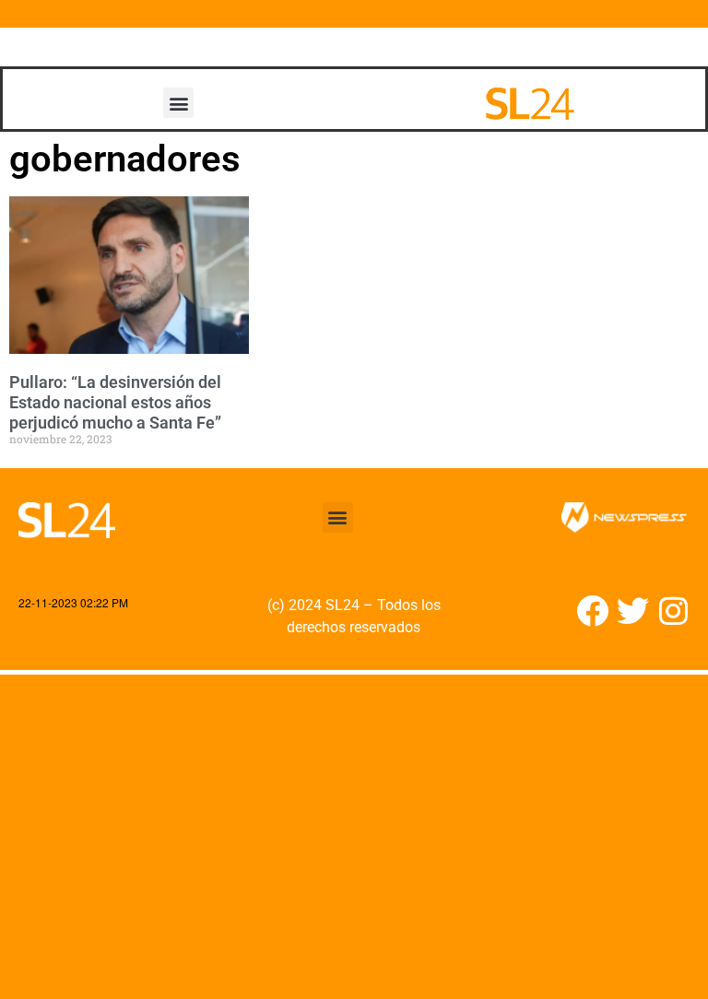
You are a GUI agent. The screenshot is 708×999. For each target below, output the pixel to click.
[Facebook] (592, 610)
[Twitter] (633, 610)
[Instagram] (673, 610)
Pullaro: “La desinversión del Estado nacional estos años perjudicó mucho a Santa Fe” (115, 401)
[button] (178, 103)
